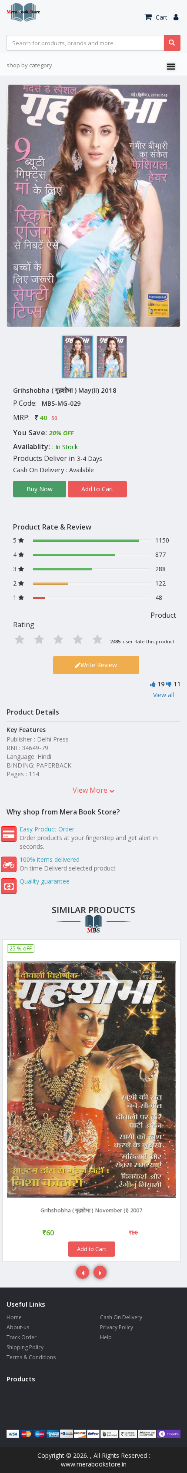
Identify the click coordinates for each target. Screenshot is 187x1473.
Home (14, 1317)
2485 (115, 641)
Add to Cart (97, 489)
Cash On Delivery (121, 1317)
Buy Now (40, 489)
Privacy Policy (116, 1327)
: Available (80, 470)
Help (106, 1337)
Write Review (98, 665)
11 (177, 684)
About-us (18, 1327)
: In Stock (65, 447)
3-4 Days (89, 458)
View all (163, 695)
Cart (160, 17)
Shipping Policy (25, 1347)
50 (54, 418)
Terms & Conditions (31, 1357)
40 (43, 417)
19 (160, 684)
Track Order (22, 1337)
